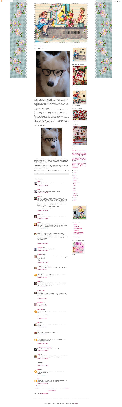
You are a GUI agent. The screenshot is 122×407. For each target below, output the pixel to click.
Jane (38, 337)
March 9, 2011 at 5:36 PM (42, 326)
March (74, 192)
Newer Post (37, 388)
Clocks (85, 153)
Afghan (80, 150)
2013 (75, 174)
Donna (38, 369)
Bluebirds (84, 150)
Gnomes (79, 157)
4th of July (75, 150)
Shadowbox (74, 163)
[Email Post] (44, 173)
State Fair (83, 164)
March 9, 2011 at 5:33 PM (42, 318)
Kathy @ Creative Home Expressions (45, 266)
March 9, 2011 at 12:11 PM (42, 210)
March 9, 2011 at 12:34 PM (42, 228)
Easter (82, 154)
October (75, 180)
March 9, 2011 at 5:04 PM (42, 305)
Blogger (76, 403)
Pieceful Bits (40, 302)
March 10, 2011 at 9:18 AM (42, 358)
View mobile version (52, 390)
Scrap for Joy (40, 254)
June (74, 187)
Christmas (77, 153)
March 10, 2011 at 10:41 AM (42, 365)
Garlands (84, 155)
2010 (75, 197)
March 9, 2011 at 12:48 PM (42, 243)
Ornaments (77, 159)
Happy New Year (75, 158)
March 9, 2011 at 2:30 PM (42, 286)
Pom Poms (83, 162)
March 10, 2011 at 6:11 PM (42, 375)
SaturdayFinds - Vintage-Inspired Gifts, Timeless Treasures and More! (79, 233)
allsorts (75, 224)
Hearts (80, 158)
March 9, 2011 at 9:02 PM (42, 334)
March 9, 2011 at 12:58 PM (42, 262)
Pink (73, 162)
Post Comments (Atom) (44, 393)
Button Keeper (80, 152)
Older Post (67, 388)
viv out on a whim (77, 236)
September (75, 182)
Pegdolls (74, 160)
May (74, 188)
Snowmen (83, 163)
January (75, 195)
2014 (75, 172)
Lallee (38, 378)
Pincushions (84, 160)
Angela (38, 214)
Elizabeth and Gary (41, 290)
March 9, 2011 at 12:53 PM (42, 250)
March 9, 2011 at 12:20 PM (42, 218)
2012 (75, 175)
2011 (75, 177)
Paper (85, 159)
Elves (85, 154)
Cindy (38, 196)
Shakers (78, 163)
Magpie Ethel (76, 226)
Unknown (39, 273)
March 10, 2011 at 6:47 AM (42, 350)
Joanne (38, 330)
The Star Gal (39, 247)
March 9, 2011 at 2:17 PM (42, 269)
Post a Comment (39, 385)
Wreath (76, 167)
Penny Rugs (79, 160)
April (74, 190)
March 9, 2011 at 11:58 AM (42, 185)
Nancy (38, 322)
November (75, 178)
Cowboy (73, 154)
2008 (75, 200)
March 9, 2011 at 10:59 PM (42, 343)
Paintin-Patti (76, 230)
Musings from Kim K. (78, 228)
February (75, 193)
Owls (82, 159)
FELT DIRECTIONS (75, 155)
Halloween (84, 157)
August (74, 183)
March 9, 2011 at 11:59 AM (42, 192)
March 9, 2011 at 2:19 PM (42, 277)
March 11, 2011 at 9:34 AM (42, 383)
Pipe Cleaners (78, 162)
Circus (81, 153)
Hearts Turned (40, 309)
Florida (80, 155)
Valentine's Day (77, 166)
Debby (38, 281)
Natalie (38, 181)
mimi (38, 231)
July (74, 185)
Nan (38, 222)
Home (52, 388)
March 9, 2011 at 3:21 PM (42, 298)
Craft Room (78, 154)
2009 (75, 199)
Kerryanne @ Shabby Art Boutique (44, 347)
